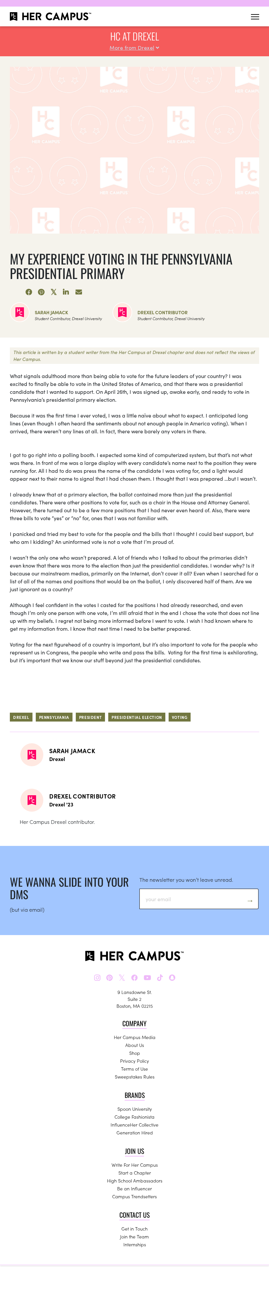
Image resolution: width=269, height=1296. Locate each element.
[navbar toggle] (255, 16)
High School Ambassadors (134, 1180)
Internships (134, 1244)
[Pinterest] (41, 292)
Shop (134, 1053)
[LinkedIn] (66, 292)
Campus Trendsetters (134, 1196)
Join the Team (134, 1236)
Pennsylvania (54, 717)
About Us (134, 1045)
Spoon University (134, 1108)
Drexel (21, 717)
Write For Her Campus (135, 1164)
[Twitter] (54, 292)
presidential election (137, 717)
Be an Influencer (134, 1188)
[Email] (78, 292)
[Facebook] (29, 292)
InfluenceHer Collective (134, 1124)
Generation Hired (134, 1132)
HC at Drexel (134, 36)
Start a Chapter (134, 1172)
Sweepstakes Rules (135, 1076)
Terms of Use (134, 1068)
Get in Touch (134, 1228)
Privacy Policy (134, 1060)
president (90, 717)
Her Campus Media (134, 1037)
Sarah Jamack (51, 312)
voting (180, 717)
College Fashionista (134, 1116)
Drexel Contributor (162, 312)
